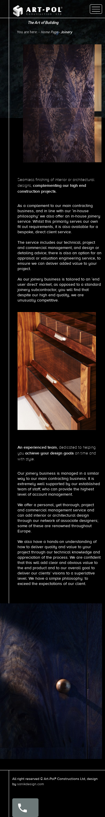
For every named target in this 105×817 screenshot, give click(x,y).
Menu (96, 9)
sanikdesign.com (30, 784)
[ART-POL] (38, 15)
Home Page (49, 31)
